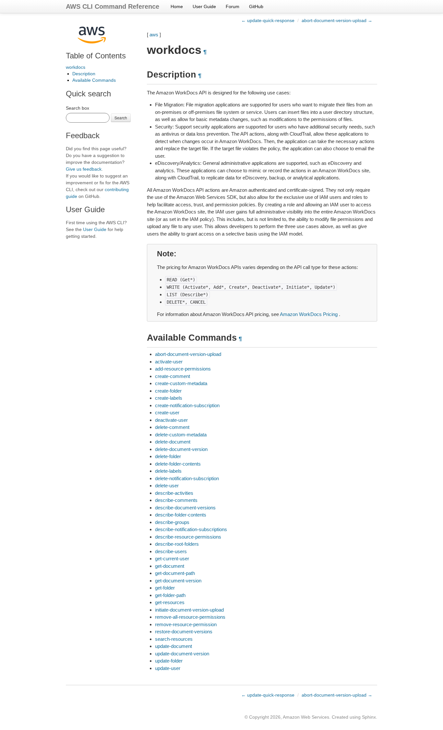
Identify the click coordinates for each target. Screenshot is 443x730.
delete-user (167, 485)
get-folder (165, 587)
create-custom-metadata (181, 383)
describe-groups (172, 522)
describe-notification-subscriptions (191, 529)
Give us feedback (84, 169)
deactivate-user (171, 420)
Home (177, 6)
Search (120, 117)
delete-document (172, 441)
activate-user (169, 361)
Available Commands (94, 80)
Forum (232, 6)
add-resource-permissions (183, 368)
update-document (173, 646)
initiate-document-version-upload (189, 610)
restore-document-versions (183, 631)
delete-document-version (181, 449)
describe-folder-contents (180, 514)
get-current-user (172, 558)
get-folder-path (170, 595)
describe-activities (174, 493)
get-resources (170, 602)
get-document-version (178, 580)
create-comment (172, 376)
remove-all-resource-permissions (190, 617)
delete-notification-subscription (187, 478)
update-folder (169, 660)
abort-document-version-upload (188, 354)
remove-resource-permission (186, 624)
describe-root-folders (177, 544)
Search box (77, 108)
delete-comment (172, 427)
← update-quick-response (267, 20)
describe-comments (176, 500)
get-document (169, 566)
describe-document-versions (185, 507)
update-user (167, 668)
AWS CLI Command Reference (112, 6)
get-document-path (175, 573)
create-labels (168, 398)
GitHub (256, 6)
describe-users (171, 551)
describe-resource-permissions (188, 537)
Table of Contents (96, 55)
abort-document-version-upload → (337, 20)
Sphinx (369, 717)
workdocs (75, 67)
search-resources (174, 639)
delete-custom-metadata (181, 434)
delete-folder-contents (178, 464)
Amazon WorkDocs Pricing (309, 314)
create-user (167, 412)
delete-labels (168, 471)
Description (83, 73)
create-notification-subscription (187, 405)
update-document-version (182, 653)
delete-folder (168, 456)
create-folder (168, 391)
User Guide (204, 6)
